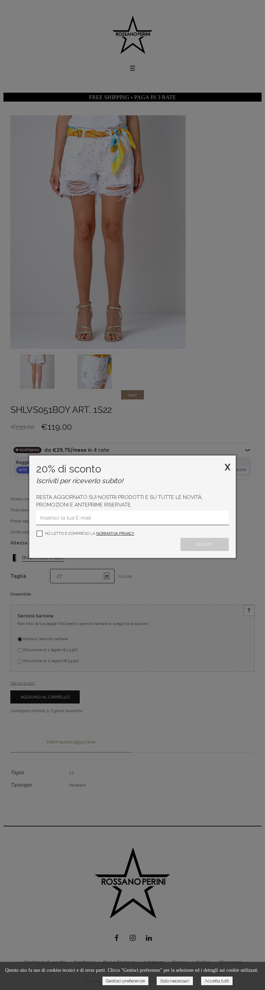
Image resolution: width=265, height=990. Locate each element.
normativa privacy (115, 533)
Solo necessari (174, 980)
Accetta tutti (217, 980)
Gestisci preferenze (125, 980)
